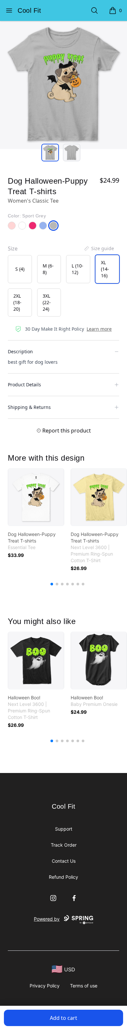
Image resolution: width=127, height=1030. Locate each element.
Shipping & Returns (29, 407)
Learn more (99, 329)
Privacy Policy (45, 985)
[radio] (20, 269)
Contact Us (64, 861)
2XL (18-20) (17, 302)
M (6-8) (48, 269)
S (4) (19, 269)
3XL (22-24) (47, 302)
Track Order (64, 845)
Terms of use (83, 985)
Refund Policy (63, 877)
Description (20, 351)
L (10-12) (77, 269)
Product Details (24, 384)
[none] (98, 248)
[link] (36, 497)
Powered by (47, 919)
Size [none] (13, 248)
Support (63, 829)
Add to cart (63, 1017)
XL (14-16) (105, 269)
